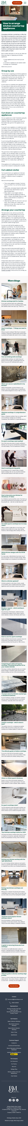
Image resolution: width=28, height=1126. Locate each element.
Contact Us (14, 1043)
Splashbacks (14, 1034)
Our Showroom (14, 1061)
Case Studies (14, 1076)
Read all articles (14, 986)
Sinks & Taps (14, 1032)
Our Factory (14, 1064)
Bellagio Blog (14, 1069)
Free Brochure (17, 2)
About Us (14, 1066)
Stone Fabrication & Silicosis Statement (14, 1049)
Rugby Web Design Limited (16, 1120)
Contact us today (5, 270)
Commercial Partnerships (14, 1045)
